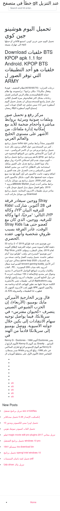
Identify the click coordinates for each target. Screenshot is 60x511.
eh (12, 382)
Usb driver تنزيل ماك (14, 464)
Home (33, 502)
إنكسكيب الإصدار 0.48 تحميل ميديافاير (22, 416)
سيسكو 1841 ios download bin (19, 446)
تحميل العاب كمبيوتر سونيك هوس (19, 428)
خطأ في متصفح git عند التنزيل (31, 3)
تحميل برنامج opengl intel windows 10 (22, 452)
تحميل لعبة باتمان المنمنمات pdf (18, 458)
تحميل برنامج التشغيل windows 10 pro (22, 440)
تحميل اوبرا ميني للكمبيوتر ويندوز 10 (21, 422)
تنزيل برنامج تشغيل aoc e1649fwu (20, 410)
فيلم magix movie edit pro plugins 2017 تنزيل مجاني (29, 434)
